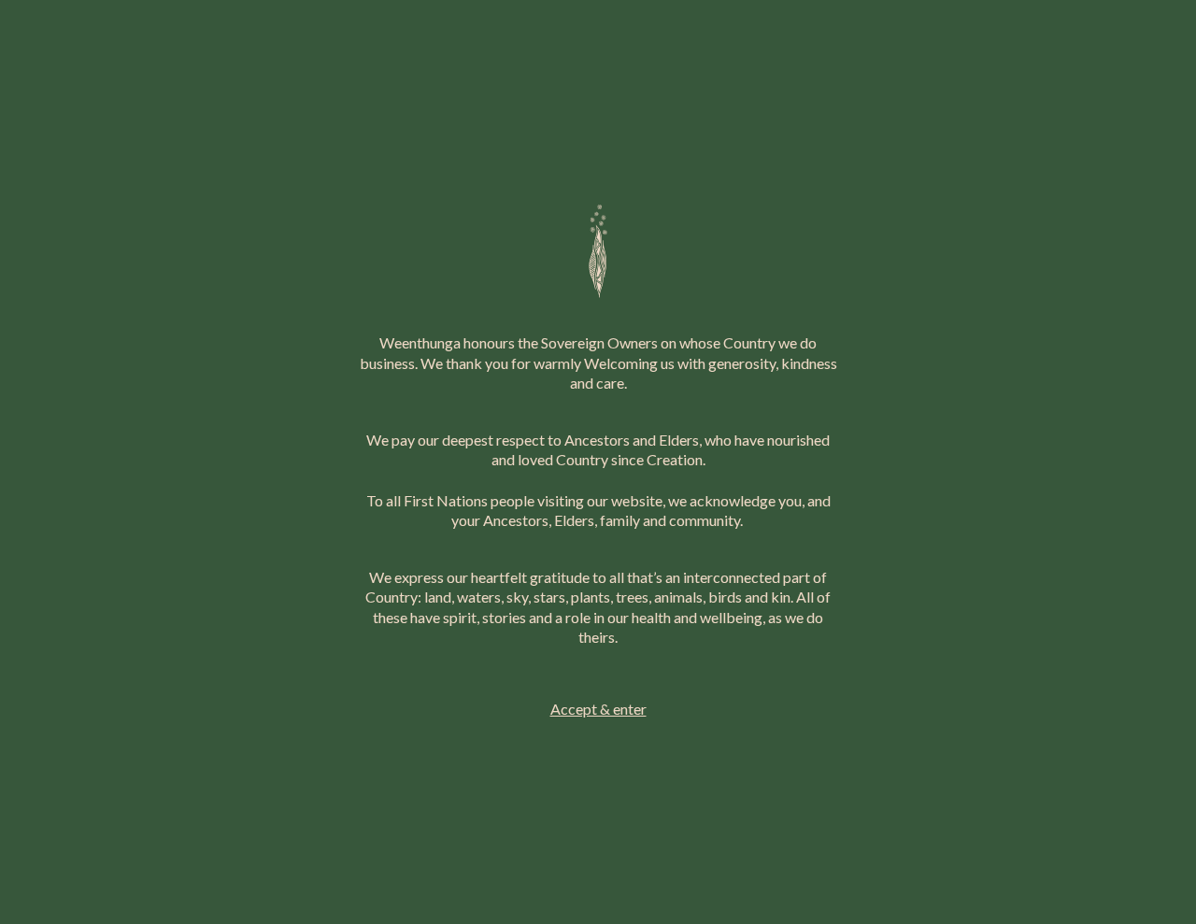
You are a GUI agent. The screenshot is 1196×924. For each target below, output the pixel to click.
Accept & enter (598, 709)
